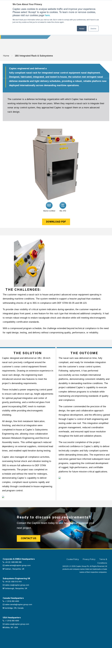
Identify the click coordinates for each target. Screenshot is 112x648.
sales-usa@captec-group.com (17, 624)
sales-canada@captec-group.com (18, 604)
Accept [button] (81, 28)
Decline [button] (93, 28)
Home (6, 55)
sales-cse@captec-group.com (17, 585)
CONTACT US (28, 538)
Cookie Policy (73, 559)
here (47, 15)
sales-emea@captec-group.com (18, 565)
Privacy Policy (89, 559)
